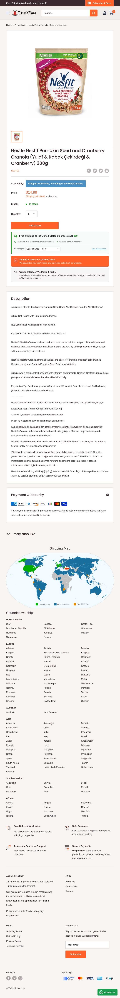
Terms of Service (15, 946)
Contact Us (71, 886)
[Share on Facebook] (89, 170)
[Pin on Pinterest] (95, 170)
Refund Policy (13, 936)
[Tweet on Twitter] (101, 170)
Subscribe (75, 954)
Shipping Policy (14, 931)
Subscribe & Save (102, 3)
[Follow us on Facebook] (8, 978)
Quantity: (16, 214)
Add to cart (35, 225)
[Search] (94, 13)
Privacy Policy (13, 941)
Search (69, 891)
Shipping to (19, 249)
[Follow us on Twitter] (14, 978)
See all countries (99, 249)
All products (20, 25)
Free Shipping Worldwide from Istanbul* (26, 3)
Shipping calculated (35, 196)
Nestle (15, 171)
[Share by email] (107, 170)
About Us (70, 881)
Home (9, 25)
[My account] (104, 13)
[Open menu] (7, 13)
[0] (111, 13)
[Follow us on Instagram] (20, 978)
